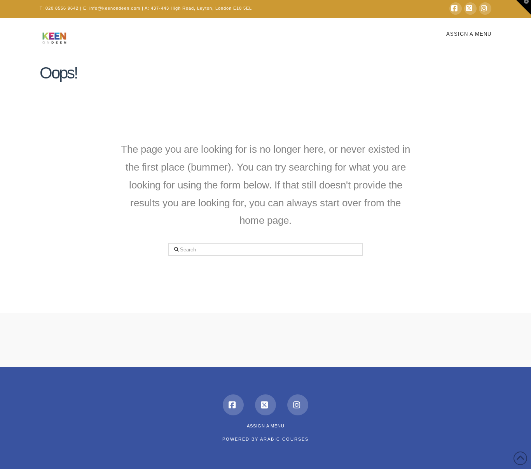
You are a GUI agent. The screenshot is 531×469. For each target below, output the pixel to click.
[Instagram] (485, 8)
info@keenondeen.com (114, 8)
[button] (523, 7)
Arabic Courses (284, 439)
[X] (470, 8)
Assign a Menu (468, 34)
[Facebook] (455, 8)
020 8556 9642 (62, 8)
